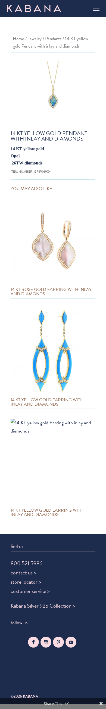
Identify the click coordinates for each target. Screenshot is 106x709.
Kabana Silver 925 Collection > (43, 606)
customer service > (30, 591)
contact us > (23, 572)
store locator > (26, 582)
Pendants (53, 38)
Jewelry (35, 38)
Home (18, 38)
